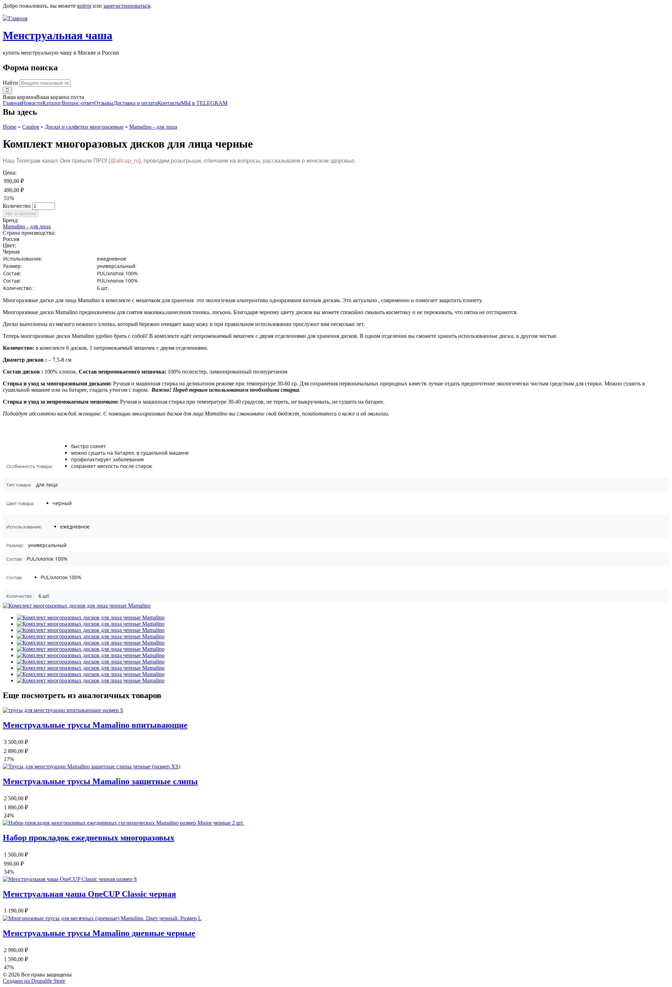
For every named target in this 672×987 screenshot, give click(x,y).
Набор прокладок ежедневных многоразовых (88, 837)
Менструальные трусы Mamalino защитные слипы (100, 781)
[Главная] (15, 18)
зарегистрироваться (126, 6)
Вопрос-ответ (78, 103)
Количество (17, 206)
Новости (32, 103)
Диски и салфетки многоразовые (84, 127)
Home (9, 127)
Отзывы (103, 103)
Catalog (30, 127)
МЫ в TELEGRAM (204, 103)
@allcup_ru (124, 161)
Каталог (52, 103)
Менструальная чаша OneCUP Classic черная (89, 894)
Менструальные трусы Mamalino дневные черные (99, 933)
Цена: (9, 173)
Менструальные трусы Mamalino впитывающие (95, 725)
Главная (12, 103)
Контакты (169, 103)
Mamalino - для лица (153, 127)
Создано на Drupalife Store (34, 981)
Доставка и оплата (135, 103)
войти (84, 6)
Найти (11, 83)
